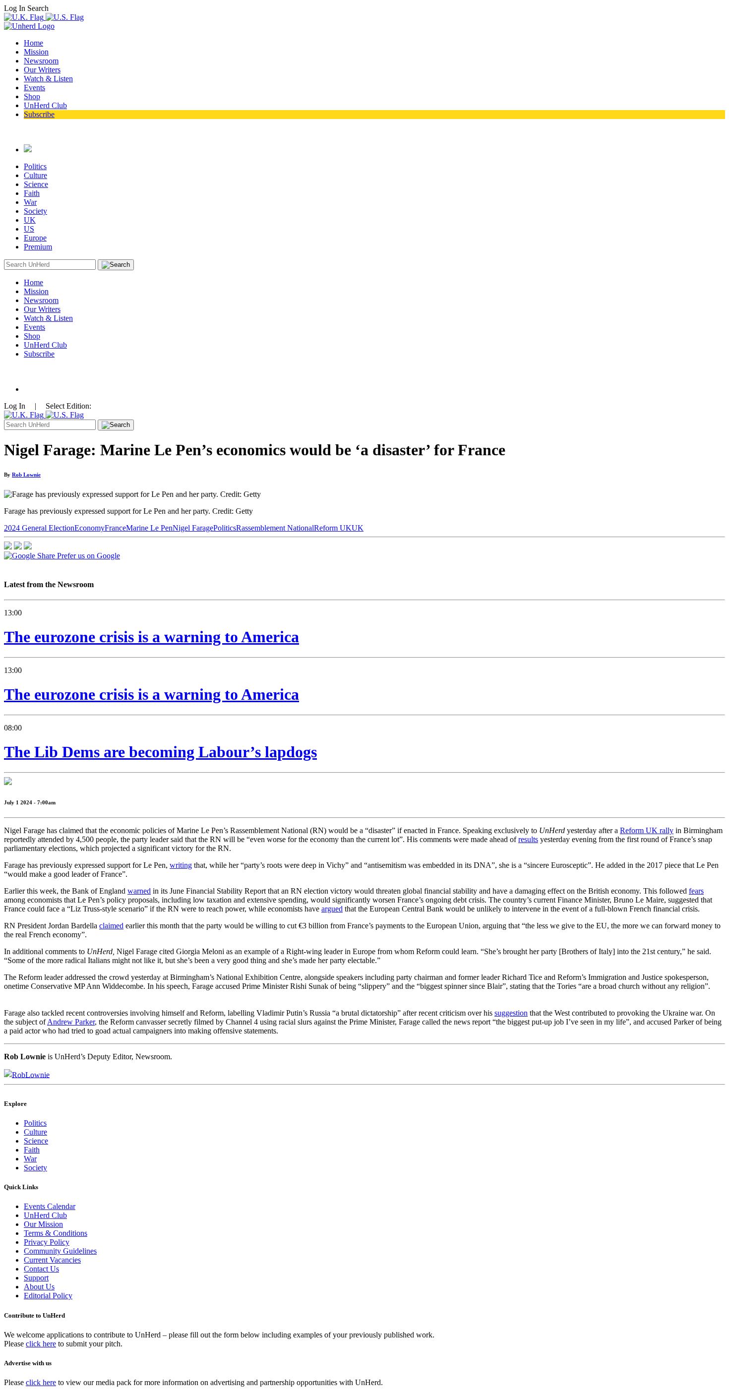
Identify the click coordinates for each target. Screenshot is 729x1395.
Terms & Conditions (55, 1233)
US (29, 229)
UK (30, 220)
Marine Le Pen (149, 528)
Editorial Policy (48, 1295)
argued (332, 909)
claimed (111, 925)
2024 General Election (39, 528)
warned (139, 891)
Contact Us (41, 1269)
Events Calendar (49, 1206)
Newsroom (41, 61)
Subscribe (39, 114)
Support (36, 1278)
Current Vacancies (52, 1260)
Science (36, 184)
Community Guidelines (60, 1251)
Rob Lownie (26, 475)
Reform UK (333, 528)
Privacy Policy (46, 1242)
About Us (39, 1286)
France (115, 528)
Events (34, 87)
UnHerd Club (45, 105)
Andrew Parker (71, 1022)
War (30, 202)
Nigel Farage (193, 528)
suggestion (511, 1013)
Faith (32, 193)
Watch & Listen (48, 78)
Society (35, 211)
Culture (35, 175)
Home (33, 43)
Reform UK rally (646, 830)
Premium (38, 247)
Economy (89, 528)
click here (41, 1343)
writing (181, 865)
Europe (35, 238)
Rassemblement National (275, 528)
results (528, 839)
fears (696, 891)
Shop (32, 96)
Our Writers (42, 69)
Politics (35, 166)
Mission (36, 52)
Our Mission (43, 1224)
